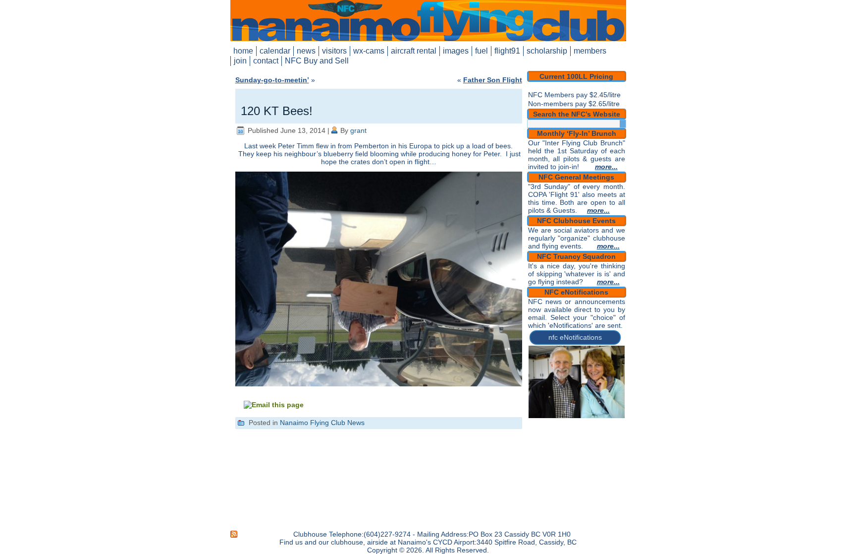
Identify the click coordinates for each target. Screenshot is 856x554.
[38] (602, 430)
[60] (621, 444)
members (590, 51)
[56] (584, 444)
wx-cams (368, 51)
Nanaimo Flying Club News (322, 423)
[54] (565, 444)
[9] (612, 409)
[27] (593, 423)
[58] (602, 444)
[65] (574, 451)
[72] (546, 458)
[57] (593, 444)
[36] (584, 430)
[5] (574, 409)
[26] (584, 423)
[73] (555, 458)
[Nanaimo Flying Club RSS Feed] (234, 534)
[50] (621, 437)
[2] (546, 409)
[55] (574, 444)
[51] (537, 444)
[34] (565, 430)
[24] (565, 423)
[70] (621, 451)
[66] (584, 451)
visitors (334, 51)
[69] (612, 451)
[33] (555, 430)
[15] (574, 416)
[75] (574, 458)
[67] (593, 451)
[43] (555, 437)
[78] (602, 458)
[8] (602, 409)
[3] (555, 409)
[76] (584, 458)
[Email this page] (274, 405)
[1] (537, 409)
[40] (621, 430)
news (306, 51)
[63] (555, 451)
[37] (593, 430)
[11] (537, 416)
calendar (275, 51)
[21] (537, 423)
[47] (593, 437)
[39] (612, 430)
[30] (621, 423)
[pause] (617, 409)
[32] (546, 430)
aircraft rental (413, 51)
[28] (602, 423)
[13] (555, 416)
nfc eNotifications (575, 337)
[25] (574, 423)
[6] (584, 409)
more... (606, 167)
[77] (593, 458)
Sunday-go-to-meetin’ (272, 80)
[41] (537, 437)
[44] (565, 437)
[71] (537, 458)
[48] (602, 437)
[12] (546, 416)
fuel (481, 51)
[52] (546, 444)
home (243, 51)
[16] (584, 416)
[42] (546, 437)
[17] (593, 416)
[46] (584, 437)
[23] (555, 423)
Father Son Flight (492, 80)
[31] (537, 430)
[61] (537, 451)
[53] (555, 444)
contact (265, 61)
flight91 (507, 51)
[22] (546, 423)
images (456, 51)
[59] (612, 444)
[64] (565, 451)
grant (358, 130)
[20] (621, 416)
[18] (602, 416)
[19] (612, 416)
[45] (574, 437)
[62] (546, 451)
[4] (565, 409)
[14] (565, 416)
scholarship (547, 51)
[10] (621, 409)
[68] (602, 451)
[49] (612, 437)
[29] (612, 423)
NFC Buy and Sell (317, 61)
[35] (574, 430)
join (240, 61)
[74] (565, 458)
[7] (593, 409)
